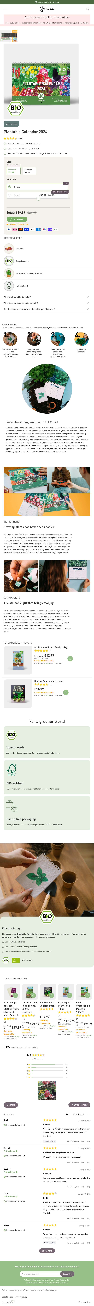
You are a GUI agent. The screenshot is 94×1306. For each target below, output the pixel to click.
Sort (67, 1114)
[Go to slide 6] (11, 39)
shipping (47, 663)
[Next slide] (8, 35)
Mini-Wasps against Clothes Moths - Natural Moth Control (11, 1009)
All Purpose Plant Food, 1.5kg (50, 647)
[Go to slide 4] (8, 39)
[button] (47, 1064)
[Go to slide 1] (8, 37)
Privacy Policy (59, 1280)
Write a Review (82, 1105)
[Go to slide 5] (9, 39)
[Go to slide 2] (9, 37)
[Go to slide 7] (9, 41)
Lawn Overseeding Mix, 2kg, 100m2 (83, 1007)
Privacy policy (21, 1296)
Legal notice (7, 1296)
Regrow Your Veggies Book (48, 681)
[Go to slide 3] (11, 37)
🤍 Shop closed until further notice (47, 2)
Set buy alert (19, 219)
